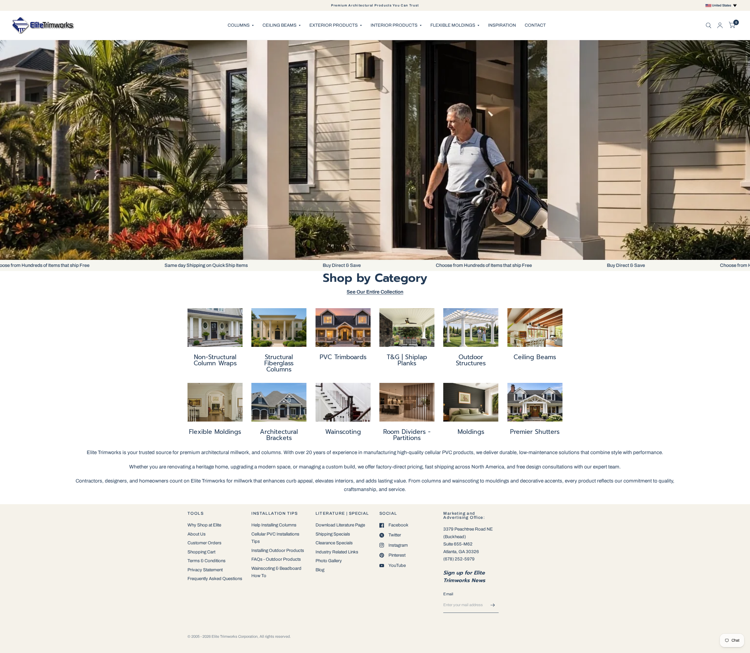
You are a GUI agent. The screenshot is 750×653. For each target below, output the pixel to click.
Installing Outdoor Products (277, 550)
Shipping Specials (333, 534)
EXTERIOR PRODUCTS (333, 25)
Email (448, 594)
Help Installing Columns (273, 525)
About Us (197, 534)
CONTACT (535, 25)
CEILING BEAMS (279, 25)
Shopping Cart (201, 552)
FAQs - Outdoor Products (276, 559)
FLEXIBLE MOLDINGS (452, 25)
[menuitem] (240, 25)
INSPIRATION (502, 25)
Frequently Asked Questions (215, 578)
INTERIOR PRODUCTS (394, 25)
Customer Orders (204, 543)
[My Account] (720, 25)
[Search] (708, 25)
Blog (320, 569)
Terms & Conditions (207, 560)
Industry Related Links (337, 552)
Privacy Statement (205, 569)
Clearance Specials (334, 543)
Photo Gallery (329, 560)
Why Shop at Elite (204, 525)
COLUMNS (239, 25)
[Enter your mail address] (493, 605)
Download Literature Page (340, 525)
